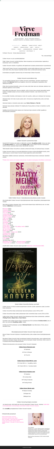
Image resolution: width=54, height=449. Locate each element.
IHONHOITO (16, 47)
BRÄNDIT (41, 49)
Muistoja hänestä (21, 241)
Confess (5, 221)
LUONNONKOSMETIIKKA (27, 49)
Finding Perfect (7, 233)
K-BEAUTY (40, 45)
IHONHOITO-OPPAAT (24, 47)
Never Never (6, 225)
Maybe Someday (7, 217)
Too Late (5, 223)
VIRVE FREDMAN (29, 51)
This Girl (5, 212)
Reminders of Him (7, 241)
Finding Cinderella (7, 215)
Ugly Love (5, 218)
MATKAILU (13, 49)
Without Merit (6, 227)
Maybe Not (6, 219)
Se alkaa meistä (20, 243)
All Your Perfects (7, 229)
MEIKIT (31, 47)
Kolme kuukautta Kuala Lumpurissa (9, 416)
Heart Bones (6, 237)
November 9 (6, 222)
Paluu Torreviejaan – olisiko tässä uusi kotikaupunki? (12, 419)
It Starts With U (7, 243)
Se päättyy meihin (20, 226)
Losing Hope (6, 214)
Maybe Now (6, 230)
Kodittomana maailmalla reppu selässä (9, 418)
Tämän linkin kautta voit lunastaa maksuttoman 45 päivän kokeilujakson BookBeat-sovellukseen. (27, 160)
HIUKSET (19, 49)
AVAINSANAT (35, 49)
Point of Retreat (7, 211)
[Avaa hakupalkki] (34, 51)
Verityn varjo (14, 232)
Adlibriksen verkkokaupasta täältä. (35, 245)
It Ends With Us (7, 226)
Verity (4, 232)
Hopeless (5, 210)
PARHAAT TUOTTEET (33, 45)
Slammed (5, 208)
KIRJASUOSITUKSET (16, 45)
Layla (4, 238)
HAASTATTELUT (22, 51)
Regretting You (7, 234)
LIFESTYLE (37, 47)
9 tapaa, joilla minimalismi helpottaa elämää (11, 420)
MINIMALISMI (24, 45)
